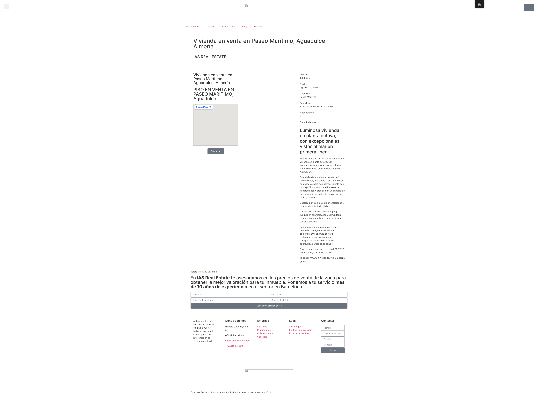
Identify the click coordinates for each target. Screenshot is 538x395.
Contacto (258, 26)
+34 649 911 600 (234, 346)
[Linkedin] (208, 360)
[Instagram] (192, 360)
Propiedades (193, 26)
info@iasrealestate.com (237, 340)
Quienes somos (229, 26)
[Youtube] (200, 360)
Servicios (210, 26)
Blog (244, 26)
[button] (6, 6)
